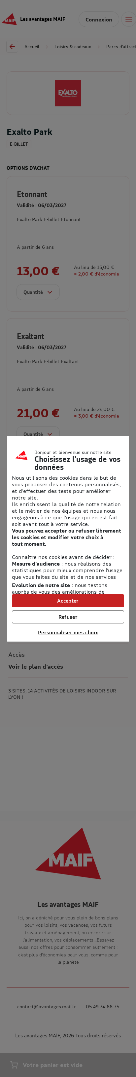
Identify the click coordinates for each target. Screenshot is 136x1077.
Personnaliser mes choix (68, 632)
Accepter (68, 601)
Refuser (68, 617)
